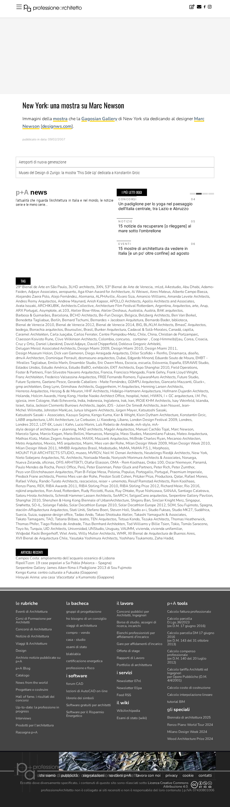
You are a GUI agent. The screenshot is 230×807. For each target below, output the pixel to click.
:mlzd (158, 286)
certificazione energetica (84, 661)
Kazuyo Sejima (78, 415)
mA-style (142, 424)
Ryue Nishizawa (149, 490)
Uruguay (112, 528)
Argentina (163, 305)
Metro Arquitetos (29, 443)
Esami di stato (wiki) (132, 718)
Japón (100, 405)
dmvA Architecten (30, 358)
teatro (84, 519)
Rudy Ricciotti (92, 490)
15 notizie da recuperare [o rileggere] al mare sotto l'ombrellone (154, 228)
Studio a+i (139, 509)
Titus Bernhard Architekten (104, 523)
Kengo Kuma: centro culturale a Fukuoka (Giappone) (57, 572)
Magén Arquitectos (119, 429)
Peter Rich (162, 467)
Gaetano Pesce (54, 381)
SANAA (170, 490)
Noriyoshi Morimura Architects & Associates (145, 457)
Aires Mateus (160, 291)
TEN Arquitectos (103, 519)
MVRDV (94, 452)
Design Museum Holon (34, 353)
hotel (145, 395)
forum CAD (74, 683)
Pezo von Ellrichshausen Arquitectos (44, 472)
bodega (22, 329)
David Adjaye (75, 343)
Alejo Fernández (64, 296)
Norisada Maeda (97, 457)
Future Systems (28, 381)
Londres (185, 419)
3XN (99, 286)
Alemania (86, 296)
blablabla (73, 654)
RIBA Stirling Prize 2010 (98, 486)
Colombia (106, 339)
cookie (188, 775)
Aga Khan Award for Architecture (104, 291)
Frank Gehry (155, 372)
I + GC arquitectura (178, 395)
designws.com (57, 126)
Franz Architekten (29, 377)
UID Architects (54, 528)
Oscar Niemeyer (178, 462)
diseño (193, 353)
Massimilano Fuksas (159, 433)
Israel (20, 405)
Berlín (55, 320)
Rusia (109, 490)
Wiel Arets (68, 533)
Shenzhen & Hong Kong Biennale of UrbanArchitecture (85, 500)
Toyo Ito (22, 528)
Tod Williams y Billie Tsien (148, 523)
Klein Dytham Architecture (157, 415)
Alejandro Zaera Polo (32, 296)
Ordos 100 (155, 462)
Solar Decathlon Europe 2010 (93, 505)
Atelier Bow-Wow (85, 310)
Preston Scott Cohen (115, 476)
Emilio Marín (58, 362)
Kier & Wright (124, 415)
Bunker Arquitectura (110, 329)
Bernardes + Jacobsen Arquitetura (116, 320)
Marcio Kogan (51, 433)
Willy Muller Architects (96, 533)
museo (81, 452)
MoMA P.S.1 (141, 448)
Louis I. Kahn (63, 424)
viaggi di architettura (81, 625)
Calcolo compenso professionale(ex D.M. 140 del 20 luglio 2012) (186, 657)
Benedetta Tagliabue (32, 320)
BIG (139, 324)
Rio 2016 (191, 486)
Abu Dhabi (191, 286)
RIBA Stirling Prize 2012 (139, 486)
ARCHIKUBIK (48, 305)
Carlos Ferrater (85, 334)
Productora (163, 476)
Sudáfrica (201, 509)
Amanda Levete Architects (188, 296)
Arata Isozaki (26, 305)
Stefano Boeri (97, 509)
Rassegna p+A (27, 732)
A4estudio (173, 286)
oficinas (48, 462)
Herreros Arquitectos (32, 391)
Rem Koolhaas (182, 481)
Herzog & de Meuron (66, 391)
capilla (188, 329)
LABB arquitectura (30, 419)
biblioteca (179, 320)
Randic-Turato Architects (58, 481)
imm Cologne (39, 400)
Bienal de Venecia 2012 (75, 324)
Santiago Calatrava (193, 490)
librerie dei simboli (80, 698)
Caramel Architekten (32, 334)
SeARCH (120, 495)
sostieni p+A (120, 775)
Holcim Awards (43, 395)
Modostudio (108, 448)
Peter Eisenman (99, 467)
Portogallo (144, 472)
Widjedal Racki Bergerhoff (37, 533)
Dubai (121, 358)
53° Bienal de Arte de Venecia (129, 286)
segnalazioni (93, 775)
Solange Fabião (55, 505)
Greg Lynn (51, 386)
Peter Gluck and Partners (132, 467)
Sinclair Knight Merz (168, 500)
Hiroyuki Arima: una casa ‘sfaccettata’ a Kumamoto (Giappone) (65, 577)
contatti (205, 775)
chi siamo (48, 775)
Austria (149, 310)
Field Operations (184, 367)
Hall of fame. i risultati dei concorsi (35, 698)
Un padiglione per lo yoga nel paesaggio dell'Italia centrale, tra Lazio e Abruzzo (155, 206)
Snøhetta (23, 505)
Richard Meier (172, 486)
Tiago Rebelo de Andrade (60, 523)
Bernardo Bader (157, 320)
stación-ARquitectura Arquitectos (42, 509)
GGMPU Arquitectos (144, 381)
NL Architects (71, 457)
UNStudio (96, 528)
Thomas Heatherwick (188, 519)
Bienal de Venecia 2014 (115, 324)
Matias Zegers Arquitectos (60, 438)
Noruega (189, 457)
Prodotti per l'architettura (35, 725)
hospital (132, 395)
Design (21, 650)
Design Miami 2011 (161, 348)
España (175, 362)
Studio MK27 (182, 509)
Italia (30, 405)
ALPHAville (105, 296)
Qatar (178, 476)
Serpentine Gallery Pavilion (190, 495)
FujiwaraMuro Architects (156, 377)
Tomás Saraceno (194, 523)
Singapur (192, 500)
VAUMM (127, 528)
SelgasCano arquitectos (148, 495)
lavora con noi (148, 775)
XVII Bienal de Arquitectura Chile (42, 538)
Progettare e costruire (32, 689)
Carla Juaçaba (61, 334)
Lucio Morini (84, 424)
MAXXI (87, 438)
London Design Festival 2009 (153, 419)
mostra (60, 119)
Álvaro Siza (125, 296)
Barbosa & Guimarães (33, 315)
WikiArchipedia (128, 710)
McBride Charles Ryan (147, 438)
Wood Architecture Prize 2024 (190, 739)
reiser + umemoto (113, 481)
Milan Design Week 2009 (146, 443)
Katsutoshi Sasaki (152, 410)
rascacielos (88, 481)
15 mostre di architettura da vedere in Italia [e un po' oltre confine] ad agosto (153, 251)
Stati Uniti (77, 509)
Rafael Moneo (196, 476)
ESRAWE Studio (195, 362)
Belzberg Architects (154, 315)
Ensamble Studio (82, 362)
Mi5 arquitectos (69, 443)
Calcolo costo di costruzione (188, 687)
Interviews (23, 718)
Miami (88, 443)
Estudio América (54, 367)
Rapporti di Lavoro (130, 658)
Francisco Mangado (129, 372)
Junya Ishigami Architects (94, 410)
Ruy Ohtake (124, 490)
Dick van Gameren (68, 353)
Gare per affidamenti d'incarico (139, 644)
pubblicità (69, 775)
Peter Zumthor (183, 467)
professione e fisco (80, 668)
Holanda (22, 395)
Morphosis (161, 448)
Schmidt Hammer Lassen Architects (83, 495)
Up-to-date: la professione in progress (37, 709)
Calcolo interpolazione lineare (189, 694)
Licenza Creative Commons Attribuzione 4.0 (168, 785)
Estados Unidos (28, 367)
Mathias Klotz (26, 438)
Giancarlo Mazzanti (176, 381)
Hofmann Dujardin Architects (185, 391)
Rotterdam (71, 490)
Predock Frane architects (35, 476)
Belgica (131, 315)
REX (40, 486)
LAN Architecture (60, 419)
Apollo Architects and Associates (168, 301)
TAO (49, 519)
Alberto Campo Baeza (189, 291)
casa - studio (76, 639)
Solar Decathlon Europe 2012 (142, 505)
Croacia (201, 339)
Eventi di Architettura (31, 611)
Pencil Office (66, 467)
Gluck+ (198, 381)
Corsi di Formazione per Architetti (33, 620)
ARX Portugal (27, 310)
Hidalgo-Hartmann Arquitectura (135, 391)
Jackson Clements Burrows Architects (65, 405)
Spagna (206, 505)
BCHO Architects (83, 315)
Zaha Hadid (164, 538)
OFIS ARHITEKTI (69, 462)
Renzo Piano (26, 486)
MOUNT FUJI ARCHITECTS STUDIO (45, 452)
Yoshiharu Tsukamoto (136, 538)
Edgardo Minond (140, 358)
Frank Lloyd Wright (182, 372)
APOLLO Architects (125, 301)
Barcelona (60, 315)
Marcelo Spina (27, 433)
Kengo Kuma (101, 415)
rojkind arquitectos (30, 490)
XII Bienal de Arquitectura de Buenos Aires (161, 533)
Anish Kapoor (97, 301)
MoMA (124, 448)
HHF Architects (96, 391)
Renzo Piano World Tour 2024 (190, 724)
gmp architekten (28, 386)
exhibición (101, 367)
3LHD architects (81, 286)
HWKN (156, 395)
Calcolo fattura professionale (189, 611)
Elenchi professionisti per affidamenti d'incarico (136, 635)
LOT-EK (46, 424)
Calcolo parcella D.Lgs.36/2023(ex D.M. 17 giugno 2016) (186, 622)
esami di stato (76, 647)
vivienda (142, 528)
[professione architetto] (56, 9)
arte (195, 305)
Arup (204, 305)
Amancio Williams (151, 296)
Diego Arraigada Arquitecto (106, 353)
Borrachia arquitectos (46, 329)
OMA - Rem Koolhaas (127, 462)
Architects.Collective (77, 305)
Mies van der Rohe (109, 443)
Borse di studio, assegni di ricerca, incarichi (136, 624)
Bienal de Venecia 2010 (35, 324)
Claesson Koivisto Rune (34, 339)
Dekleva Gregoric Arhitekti (139, 343)
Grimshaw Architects (77, 386)
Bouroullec (73, 329)
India (81, 400)
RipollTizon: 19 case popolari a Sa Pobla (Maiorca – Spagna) (64, 563)
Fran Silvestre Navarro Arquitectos (72, 372)
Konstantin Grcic (193, 415)
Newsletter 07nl (129, 681)
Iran (131, 400)
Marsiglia (111, 433)
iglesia (21, 400)
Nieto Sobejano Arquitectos (37, 457)
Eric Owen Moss (110, 362)
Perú (81, 467)
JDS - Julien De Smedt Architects (133, 405)
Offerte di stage (128, 651)
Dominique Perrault (61, 358)
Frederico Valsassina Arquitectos (70, 377)
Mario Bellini (74, 433)
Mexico (49, 443)
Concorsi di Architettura (34, 629)
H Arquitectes (128, 386)
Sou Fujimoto (187, 505)
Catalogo (22, 675)
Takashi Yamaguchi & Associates (160, 514)
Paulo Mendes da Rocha (35, 467)
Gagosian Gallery (99, 119)
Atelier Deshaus (114, 310)
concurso (123, 339)
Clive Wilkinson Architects (76, 339)
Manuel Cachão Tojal (152, 429)
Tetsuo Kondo (129, 519)
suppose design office (55, 514)
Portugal (161, 472)
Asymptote (48, 310)
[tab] (193, 194)
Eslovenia (160, 362)
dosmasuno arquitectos (96, 358)
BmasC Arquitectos (190, 324)
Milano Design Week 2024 (187, 732)
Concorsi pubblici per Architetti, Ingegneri (133, 613)
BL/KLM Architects (158, 324)
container (140, 339)
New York (199, 452)
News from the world (32, 682)
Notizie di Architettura (32, 636)
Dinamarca (177, 353)
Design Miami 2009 (93, 348)
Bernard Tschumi (75, 320)
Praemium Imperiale (186, 472)
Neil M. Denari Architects (122, 452)
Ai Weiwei (140, 291)
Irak (124, 400)
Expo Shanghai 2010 (152, 367)
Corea (189, 339)
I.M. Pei (200, 395)
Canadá (175, 329)
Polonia (114, 472)
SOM (171, 505)
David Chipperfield (102, 343)
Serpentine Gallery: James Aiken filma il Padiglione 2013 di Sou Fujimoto (74, 567)
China (152, 334)
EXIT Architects (122, 367)
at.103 (63, 310)
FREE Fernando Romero (116, 377)
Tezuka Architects (155, 519)
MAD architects (90, 429)
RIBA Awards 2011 (61, 486)
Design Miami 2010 (127, 348)
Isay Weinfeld (183, 400)
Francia (106, 372)
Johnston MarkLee (58, 410)
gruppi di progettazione (83, 611)
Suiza (32, 514)
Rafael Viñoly (26, 481)
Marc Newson (182, 429)
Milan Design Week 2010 (189, 443)
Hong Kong (67, 395)
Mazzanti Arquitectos (111, 438)
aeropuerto (67, 291)
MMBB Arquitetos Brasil (78, 448)
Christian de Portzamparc (178, 334)
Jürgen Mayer (126, 410)
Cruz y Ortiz (25, 343)
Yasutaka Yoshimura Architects (93, 538)
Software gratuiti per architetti (88, 705)
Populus (127, 472)
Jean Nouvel (170, 405)
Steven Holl (119, 509)
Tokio (175, 523)
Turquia (36, 528)
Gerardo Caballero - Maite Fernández (97, 381)
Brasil (88, 329)
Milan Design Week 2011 (36, 448)
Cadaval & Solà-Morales (147, 329)
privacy (171, 775)
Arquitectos (181, 305)
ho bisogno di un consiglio (86, 618)
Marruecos (94, 433)
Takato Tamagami (30, 519)
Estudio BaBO (80, 367)
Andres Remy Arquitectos (36, 301)
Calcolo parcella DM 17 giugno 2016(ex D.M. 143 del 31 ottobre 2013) (190, 638)
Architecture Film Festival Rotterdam (124, 305)
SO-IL (36, 505)
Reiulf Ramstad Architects (148, 481)
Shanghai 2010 (28, 500)
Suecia (21, 514)
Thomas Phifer (27, 523)
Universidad (77, 528)
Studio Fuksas (159, 509)
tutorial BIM (176, 701)
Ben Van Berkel (183, 315)
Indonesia (94, 400)
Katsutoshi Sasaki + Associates (40, 415)
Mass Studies (130, 433)
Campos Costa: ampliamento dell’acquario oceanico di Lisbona (65, 558)
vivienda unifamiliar (166, 528)
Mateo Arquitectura (192, 433)
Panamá (199, 462)
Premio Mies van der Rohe (76, 476)
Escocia (131, 362)
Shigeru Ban (140, 500)
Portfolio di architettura (134, 665)
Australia (135, 310)
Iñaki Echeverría (63, 400)
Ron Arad (53, 490)
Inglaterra (111, 400)
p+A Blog (23, 668)
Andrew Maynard (71, 301)
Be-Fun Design (111, 315)
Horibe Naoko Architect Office (101, 395)
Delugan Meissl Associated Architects (46, 348)
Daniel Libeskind (49, 343)
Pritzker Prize (143, 476)
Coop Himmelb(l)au (166, 339)
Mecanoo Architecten (183, 438)
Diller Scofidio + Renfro (148, 353)
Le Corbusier (85, 419)
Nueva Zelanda (28, 462)
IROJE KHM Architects (153, 400)
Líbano (123, 419)
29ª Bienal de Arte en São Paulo (41, 286)
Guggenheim (105, 386)
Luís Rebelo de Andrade (115, 424)
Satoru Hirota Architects (34, 495)
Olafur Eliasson (96, 462)
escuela (144, 362)
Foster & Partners (29, 372)
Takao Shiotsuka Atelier (113, 514)
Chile (141, 334)
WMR (121, 533)
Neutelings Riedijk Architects (167, 452)
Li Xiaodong (106, 419)
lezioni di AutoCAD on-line (86, 691)
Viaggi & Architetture (31, 643)
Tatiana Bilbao (66, 519)
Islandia (202, 400)
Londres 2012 (27, 424)
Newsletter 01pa (129, 688)
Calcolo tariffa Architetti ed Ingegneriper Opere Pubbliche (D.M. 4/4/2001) (187, 675)
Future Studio (187, 377)
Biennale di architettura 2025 (189, 717)
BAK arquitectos (170, 310)
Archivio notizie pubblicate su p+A (38, 659)
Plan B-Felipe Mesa (90, 472)
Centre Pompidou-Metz (117, 334)
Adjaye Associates (42, 291)
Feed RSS (124, 695)
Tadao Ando (83, 514)
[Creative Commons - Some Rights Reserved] (201, 784)
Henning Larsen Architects (162, 386)
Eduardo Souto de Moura (174, 358)
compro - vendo (78, 632)
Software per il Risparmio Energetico (85, 714)
